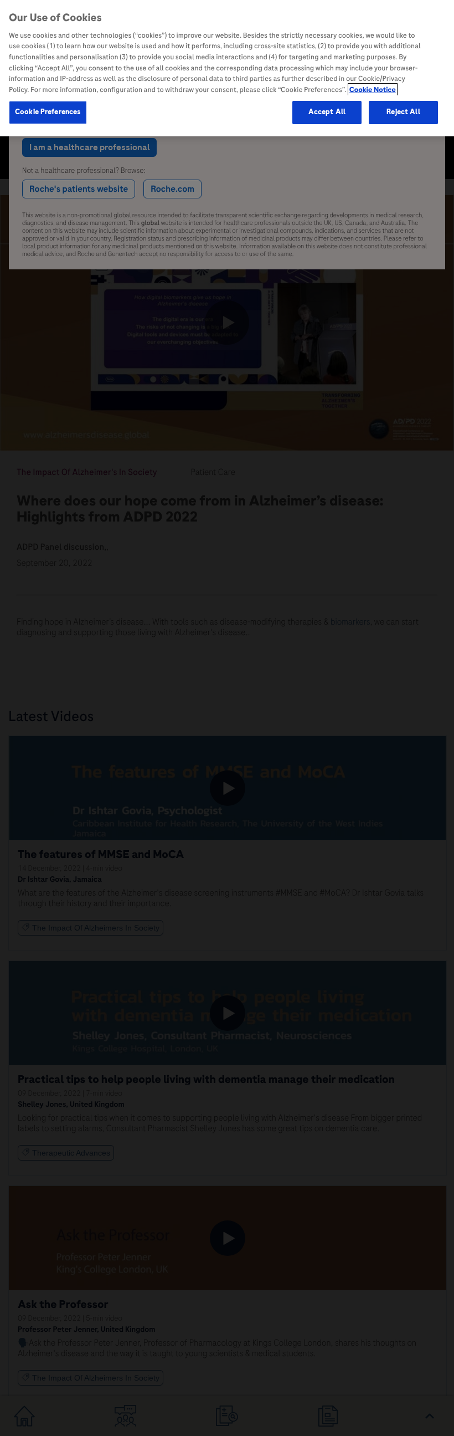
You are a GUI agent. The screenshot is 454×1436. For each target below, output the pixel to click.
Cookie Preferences (48, 112)
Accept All (326, 112)
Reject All (403, 112)
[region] (227, 68)
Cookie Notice (372, 90)
